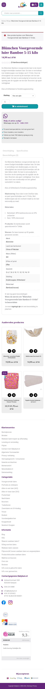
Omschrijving (8, 151)
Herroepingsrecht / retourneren (13, 459)
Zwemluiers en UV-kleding (11, 508)
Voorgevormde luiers (9, 482)
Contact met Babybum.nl (11, 449)
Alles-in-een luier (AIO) (10, 488)
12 (20, 272)
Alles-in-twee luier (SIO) (10, 492)
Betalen (4, 435)
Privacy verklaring (8, 456)
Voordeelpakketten (9, 518)
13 (23, 272)
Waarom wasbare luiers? (10, 541)
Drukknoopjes (11, 280)
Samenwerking (7, 472)
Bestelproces (7, 432)
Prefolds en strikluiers (10, 485)
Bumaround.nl (6, 466)
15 (28, 272)
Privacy (35, 686)
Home (4, 21)
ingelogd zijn (16, 307)
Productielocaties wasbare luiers (14, 555)
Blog (3, 534)
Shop (8, 21)
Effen (8, 265)
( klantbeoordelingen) (19, 62)
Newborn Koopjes (8, 525)
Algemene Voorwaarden (10, 452)
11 (18, 272)
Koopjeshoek (6, 522)
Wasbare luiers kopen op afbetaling (14, 439)
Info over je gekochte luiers (12, 568)
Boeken (4, 515)
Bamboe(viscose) (12, 288)
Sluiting (6, 95)
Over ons (5, 561)
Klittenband (21, 280)
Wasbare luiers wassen (10, 548)
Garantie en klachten (9, 462)
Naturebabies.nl (7, 469)
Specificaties (22, 151)
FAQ (3, 538)
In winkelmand (21, 106)
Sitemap (29, 686)
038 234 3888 (9, 587)
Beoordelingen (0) (10, 155)
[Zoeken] (40, 13)
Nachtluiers (6, 498)
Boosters (5, 502)
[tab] (8, 150)
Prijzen (4, 446)
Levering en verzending (10, 442)
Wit (7, 257)
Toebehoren (6, 505)
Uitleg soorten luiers (9, 545)
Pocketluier (6, 495)
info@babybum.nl (10, 591)
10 (15, 272)
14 (26, 272)
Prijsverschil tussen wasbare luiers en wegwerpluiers (21, 551)
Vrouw (4, 512)
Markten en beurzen (9, 558)
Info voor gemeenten (9, 571)
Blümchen (9, 242)
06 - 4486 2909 (22, 123)
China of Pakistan (12, 249)
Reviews (5, 565)
